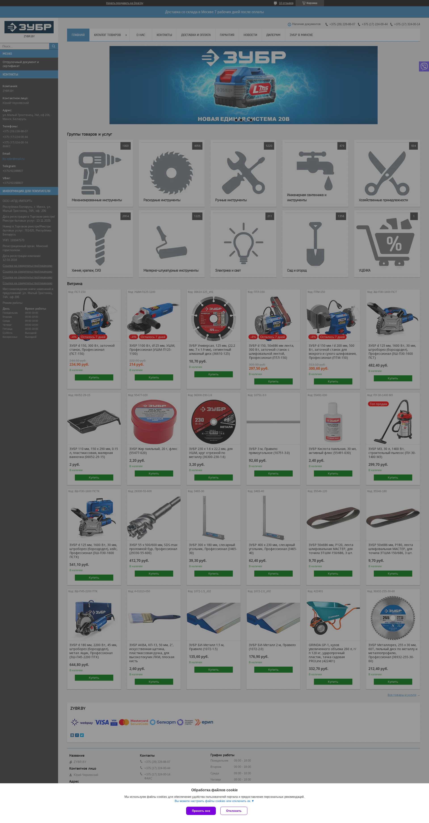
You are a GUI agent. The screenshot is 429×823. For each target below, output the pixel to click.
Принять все (201, 811)
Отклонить (234, 811)
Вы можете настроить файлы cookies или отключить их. (213, 801)
